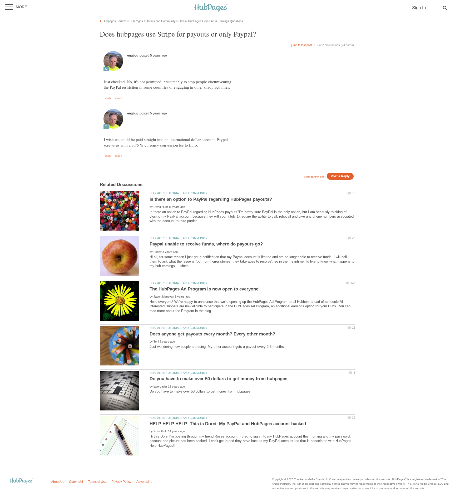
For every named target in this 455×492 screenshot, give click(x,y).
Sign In (419, 7)
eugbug (132, 55)
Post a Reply (340, 176)
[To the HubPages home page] (21, 481)
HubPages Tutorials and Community (178, 193)
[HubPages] (211, 7)
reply (108, 98)
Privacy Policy (121, 482)
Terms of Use (97, 482)
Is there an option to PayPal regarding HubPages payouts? (211, 199)
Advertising (144, 482)
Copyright (76, 482)
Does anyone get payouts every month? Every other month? (212, 334)
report (118, 98)
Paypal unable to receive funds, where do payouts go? (206, 244)
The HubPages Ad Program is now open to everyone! (205, 289)
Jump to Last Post (301, 45)
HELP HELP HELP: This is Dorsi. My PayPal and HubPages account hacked (228, 423)
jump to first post (314, 176)
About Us (57, 482)
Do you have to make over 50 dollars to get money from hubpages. (219, 378)
